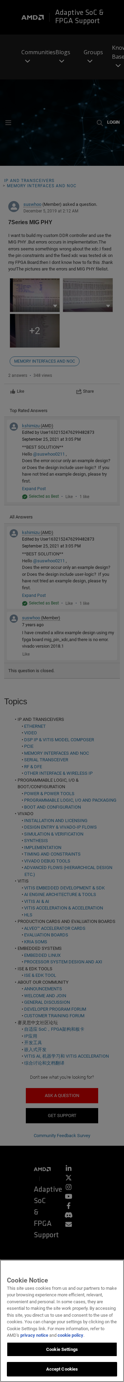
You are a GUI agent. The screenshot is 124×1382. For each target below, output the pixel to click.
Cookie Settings (62, 1349)
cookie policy (70, 1335)
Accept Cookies (62, 1369)
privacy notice (34, 1335)
